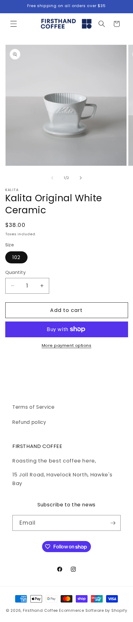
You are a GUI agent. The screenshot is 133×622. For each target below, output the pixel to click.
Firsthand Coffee (40, 610)
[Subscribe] (112, 523)
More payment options (67, 345)
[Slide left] (52, 178)
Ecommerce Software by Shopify (93, 610)
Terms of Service (33, 407)
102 (16, 257)
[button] (13, 23)
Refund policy (29, 422)
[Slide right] (81, 178)
